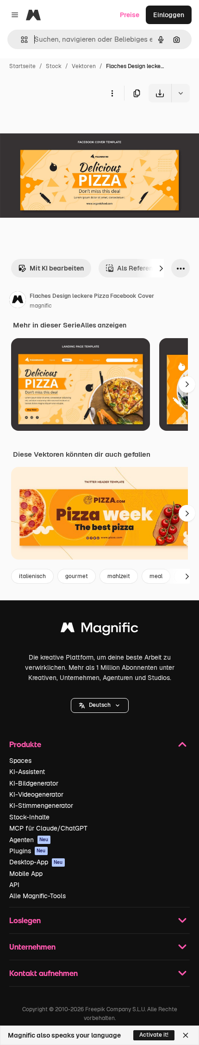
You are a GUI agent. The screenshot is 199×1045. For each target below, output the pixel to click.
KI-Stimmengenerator (41, 805)
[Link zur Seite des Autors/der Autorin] (17, 301)
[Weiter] (161, 268)
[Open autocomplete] (20, 39)
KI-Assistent (27, 772)
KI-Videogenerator (36, 794)
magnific (41, 305)
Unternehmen (32, 946)
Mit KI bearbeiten (57, 268)
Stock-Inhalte (29, 817)
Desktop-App (36, 862)
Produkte (25, 744)
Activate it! (153, 1035)
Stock (54, 66)
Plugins (27, 851)
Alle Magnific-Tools (37, 896)
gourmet (76, 576)
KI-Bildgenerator (33, 783)
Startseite (22, 66)
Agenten (29, 840)
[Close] (185, 1035)
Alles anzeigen (103, 325)
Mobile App (26, 873)
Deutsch (100, 705)
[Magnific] (99, 630)
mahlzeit (118, 576)
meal (155, 576)
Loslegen (25, 920)
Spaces (20, 760)
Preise (129, 15)
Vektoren (84, 66)
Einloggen (168, 15)
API (14, 885)
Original (59, 124)
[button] (100, 705)
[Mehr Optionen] (112, 93)
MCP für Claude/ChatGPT (48, 828)
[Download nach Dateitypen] (180, 93)
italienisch (32, 576)
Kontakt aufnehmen (43, 973)
